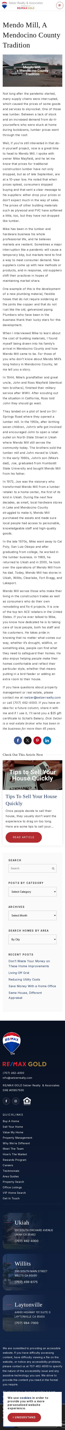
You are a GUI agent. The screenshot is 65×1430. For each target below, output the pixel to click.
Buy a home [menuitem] (11, 1121)
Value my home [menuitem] (13, 1132)
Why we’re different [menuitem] (16, 1143)
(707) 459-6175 (26, 1282)
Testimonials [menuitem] (11, 1171)
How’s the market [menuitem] (15, 1154)
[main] (32, 516)
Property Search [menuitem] (13, 1181)
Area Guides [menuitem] (11, 1176)
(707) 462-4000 (13, 1073)
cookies (26, 1398)
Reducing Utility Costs (24, 979)
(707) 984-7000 (26, 1323)
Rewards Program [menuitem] (15, 1160)
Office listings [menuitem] (12, 1187)
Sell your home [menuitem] (13, 1126)
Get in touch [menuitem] (11, 1198)
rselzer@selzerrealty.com (42, 697)
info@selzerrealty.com (17, 1077)
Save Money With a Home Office (32, 986)
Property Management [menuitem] (17, 1137)
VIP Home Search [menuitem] (14, 1192)
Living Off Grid (18, 973)
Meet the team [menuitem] (13, 1148)
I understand (24, 1417)
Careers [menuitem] (8, 1165)
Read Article (23, 837)
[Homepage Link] (22, 5)
